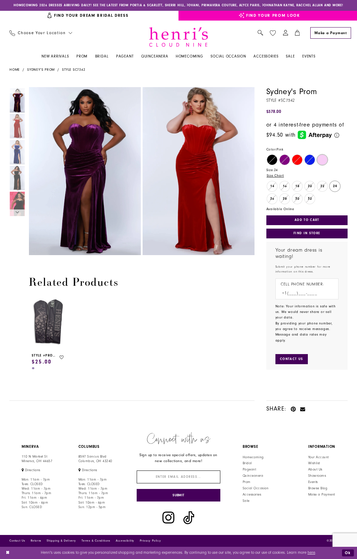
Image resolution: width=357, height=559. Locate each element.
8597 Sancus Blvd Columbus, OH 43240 (95, 458)
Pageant (249, 469)
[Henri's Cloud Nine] (178, 36)
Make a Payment (321, 494)
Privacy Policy (150, 540)
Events (313, 482)
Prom (247, 482)
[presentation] (48, 322)
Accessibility (125, 540)
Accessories (252, 494)
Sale (246, 501)
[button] (285, 33)
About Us (315, 469)
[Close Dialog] (8, 553)
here (311, 552)
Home (14, 70)
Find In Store (307, 233)
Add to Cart (307, 220)
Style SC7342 (73, 70)
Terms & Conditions (96, 540)
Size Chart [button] (275, 176)
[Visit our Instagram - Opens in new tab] (168, 518)
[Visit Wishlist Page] (272, 33)
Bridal (247, 463)
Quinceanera (253, 476)
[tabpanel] (84, 171)
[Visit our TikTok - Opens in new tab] (189, 518)
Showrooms (317, 476)
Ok (348, 552)
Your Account (318, 457)
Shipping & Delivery (61, 540)
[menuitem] (40, 33)
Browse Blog (317, 488)
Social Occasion (255, 488)
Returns (36, 540)
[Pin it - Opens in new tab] (293, 408)
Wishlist (314, 463)
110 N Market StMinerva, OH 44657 (37, 458)
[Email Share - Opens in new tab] (302, 408)
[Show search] (260, 33)
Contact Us (17, 540)
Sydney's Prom (41, 70)
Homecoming (253, 457)
